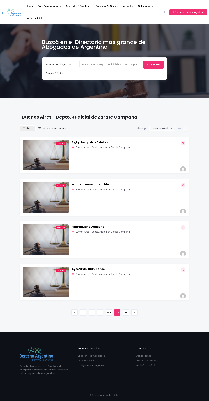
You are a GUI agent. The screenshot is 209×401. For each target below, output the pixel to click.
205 (126, 312)
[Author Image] (183, 169)
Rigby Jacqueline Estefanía (91, 142)
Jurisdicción (88, 64)
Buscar (155, 64)
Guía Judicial (34, 18)
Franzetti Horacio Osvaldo (90, 184)
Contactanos (143, 355)
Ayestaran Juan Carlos (88, 269)
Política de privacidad (148, 360)
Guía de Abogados (48, 6)
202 (100, 312)
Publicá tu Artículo (146, 365)
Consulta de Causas (107, 6)
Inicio (30, 6)
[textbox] (54, 73)
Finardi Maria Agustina (88, 227)
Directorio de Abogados (91, 355)
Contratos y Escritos (77, 6)
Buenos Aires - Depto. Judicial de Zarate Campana (103, 147)
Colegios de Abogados (91, 365)
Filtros (29, 128)
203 (109, 312)
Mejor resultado (161, 128)
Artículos (128, 6)
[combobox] (91, 73)
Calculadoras (145, 6)
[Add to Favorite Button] (183, 143)
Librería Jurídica (86, 360)
